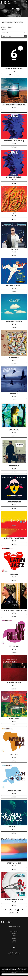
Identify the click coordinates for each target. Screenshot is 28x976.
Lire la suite (14, 147)
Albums (14, 940)
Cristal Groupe (16, 926)
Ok (14, 974)
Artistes (14, 938)
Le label (14, 937)
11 (12, 912)
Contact (14, 942)
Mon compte (14, 948)
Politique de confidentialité (14, 953)
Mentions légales (14, 952)
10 (10, 912)
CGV (14, 950)
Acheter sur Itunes (14, 74)
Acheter (14, 111)
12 (15, 912)
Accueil (14, 933)
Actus (14, 935)
